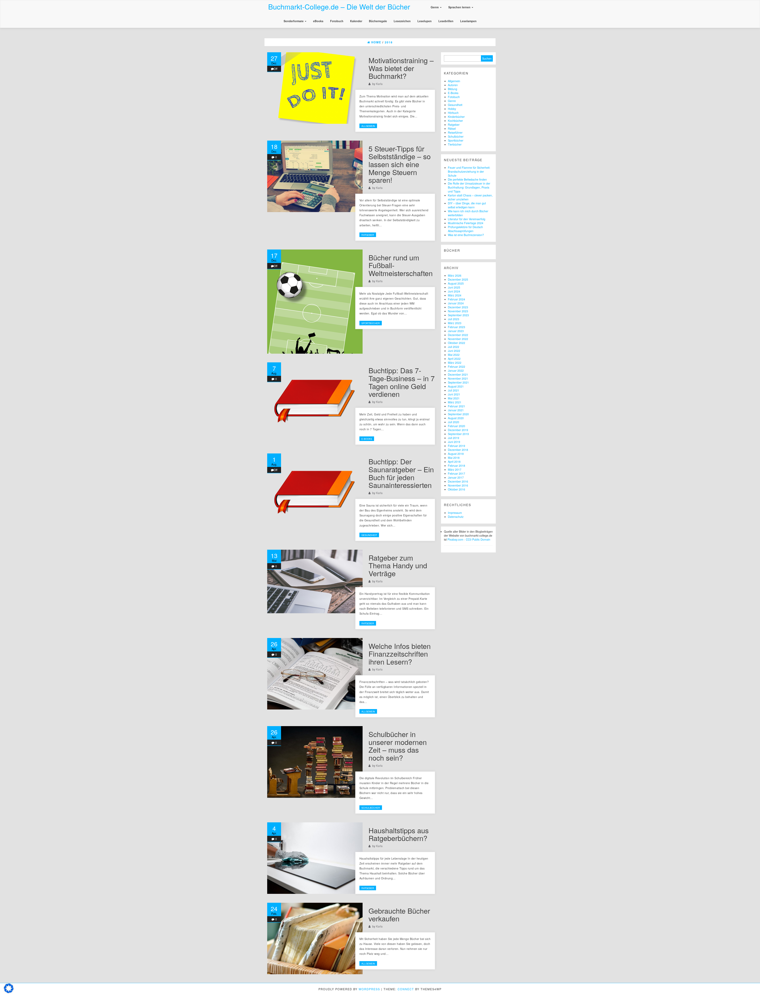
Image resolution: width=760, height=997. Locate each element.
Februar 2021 (456, 406)
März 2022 (454, 363)
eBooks (318, 21)
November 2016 (458, 485)
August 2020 (456, 418)
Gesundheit (369, 535)
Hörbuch (453, 113)
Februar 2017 (456, 473)
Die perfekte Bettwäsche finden (467, 179)
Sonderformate (294, 21)
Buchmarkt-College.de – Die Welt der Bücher (339, 6)
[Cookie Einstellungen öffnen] (8, 992)
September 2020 (458, 414)
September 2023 (458, 315)
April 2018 (454, 462)
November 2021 (458, 378)
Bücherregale (378, 21)
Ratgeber (367, 234)
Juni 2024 (454, 291)
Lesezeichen (402, 21)
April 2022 (454, 359)
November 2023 (458, 311)
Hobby (452, 109)
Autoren (453, 85)
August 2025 (456, 283)
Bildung (452, 89)
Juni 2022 (454, 351)
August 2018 (456, 454)
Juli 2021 (453, 390)
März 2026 (454, 275)
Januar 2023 (456, 331)
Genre (435, 7)
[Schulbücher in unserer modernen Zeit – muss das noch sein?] (315, 762)
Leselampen (468, 21)
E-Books (366, 438)
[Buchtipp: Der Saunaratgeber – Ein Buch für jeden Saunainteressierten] (315, 489)
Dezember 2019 (458, 430)
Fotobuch (336, 21)
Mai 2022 (454, 355)
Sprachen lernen (459, 7)
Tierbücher (455, 144)
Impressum (455, 513)
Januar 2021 (456, 410)
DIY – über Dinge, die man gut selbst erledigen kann (467, 205)
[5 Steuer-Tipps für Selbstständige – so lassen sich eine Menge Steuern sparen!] (315, 176)
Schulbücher (370, 807)
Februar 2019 (456, 446)
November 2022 (458, 339)
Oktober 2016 (456, 489)
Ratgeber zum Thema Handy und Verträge (398, 565)
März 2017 (454, 469)
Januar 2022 (456, 370)
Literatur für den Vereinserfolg (466, 219)
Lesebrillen (445, 21)
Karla (379, 84)
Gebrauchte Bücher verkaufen (399, 915)
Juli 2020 (453, 422)
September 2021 (458, 382)
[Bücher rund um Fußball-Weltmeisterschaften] (315, 301)
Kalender (356, 21)
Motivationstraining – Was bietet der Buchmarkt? (401, 68)
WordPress (369, 989)
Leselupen (424, 21)
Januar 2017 (456, 477)
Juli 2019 (453, 438)
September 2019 (458, 434)
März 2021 (454, 402)
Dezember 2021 (458, 374)
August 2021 (456, 386)
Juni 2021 (454, 394)
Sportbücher (370, 323)
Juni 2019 (454, 442)
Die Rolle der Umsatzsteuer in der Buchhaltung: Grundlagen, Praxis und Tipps (469, 187)
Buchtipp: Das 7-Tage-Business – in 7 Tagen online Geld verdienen (402, 382)
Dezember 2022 (458, 335)
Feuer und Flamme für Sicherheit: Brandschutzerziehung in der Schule (469, 171)
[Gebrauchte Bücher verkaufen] (315, 938)
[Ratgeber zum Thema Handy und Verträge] (315, 581)
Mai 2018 (454, 458)
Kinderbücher (456, 117)
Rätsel (452, 128)
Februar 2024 (456, 299)
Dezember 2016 (458, 481)
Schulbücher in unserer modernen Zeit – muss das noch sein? (398, 746)
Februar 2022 (456, 367)
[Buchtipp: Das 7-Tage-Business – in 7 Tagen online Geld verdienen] (315, 398)
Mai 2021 (454, 398)
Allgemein (368, 126)
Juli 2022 (453, 347)
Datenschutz (456, 517)
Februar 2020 (456, 426)
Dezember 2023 (458, 307)
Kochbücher (455, 121)
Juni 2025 (454, 287)
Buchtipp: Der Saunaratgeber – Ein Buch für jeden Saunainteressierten (401, 473)
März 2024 (454, 295)
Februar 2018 (456, 466)
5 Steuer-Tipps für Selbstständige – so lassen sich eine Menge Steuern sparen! (400, 164)
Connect (406, 989)
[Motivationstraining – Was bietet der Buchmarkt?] (315, 88)
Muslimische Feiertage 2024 (465, 223)
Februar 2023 (456, 327)
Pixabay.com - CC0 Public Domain (468, 539)
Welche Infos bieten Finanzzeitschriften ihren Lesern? (400, 654)
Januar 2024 (456, 303)
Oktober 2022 (456, 343)
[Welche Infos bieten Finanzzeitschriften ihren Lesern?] (315, 673)
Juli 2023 (453, 319)
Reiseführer (455, 132)
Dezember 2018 (458, 450)
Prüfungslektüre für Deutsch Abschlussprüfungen (465, 229)
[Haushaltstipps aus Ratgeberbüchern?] (315, 858)
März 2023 (454, 323)
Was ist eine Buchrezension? (466, 235)
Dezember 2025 (458, 279)
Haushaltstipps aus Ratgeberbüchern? (399, 834)
